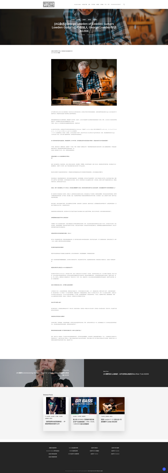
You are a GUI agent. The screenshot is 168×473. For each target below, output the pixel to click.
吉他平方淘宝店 (94, 447)
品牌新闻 (47, 418)
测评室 (89, 19)
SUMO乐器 (71, 450)
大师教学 (84, 19)
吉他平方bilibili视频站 (94, 450)
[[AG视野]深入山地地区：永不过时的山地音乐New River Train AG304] (126, 373)
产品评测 (60, 416)
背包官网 (76, 450)
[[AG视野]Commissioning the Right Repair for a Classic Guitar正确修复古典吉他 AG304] (42, 373)
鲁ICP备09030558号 (92, 470)
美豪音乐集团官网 (52, 447)
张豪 (75, 34)
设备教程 (95, 19)
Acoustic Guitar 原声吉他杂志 (52, 450)
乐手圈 (78, 19)
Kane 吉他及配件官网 (73, 447)
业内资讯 (73, 19)
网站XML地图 (100, 470)
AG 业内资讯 (47, 416)
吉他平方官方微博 (115, 447)
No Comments (90, 34)
